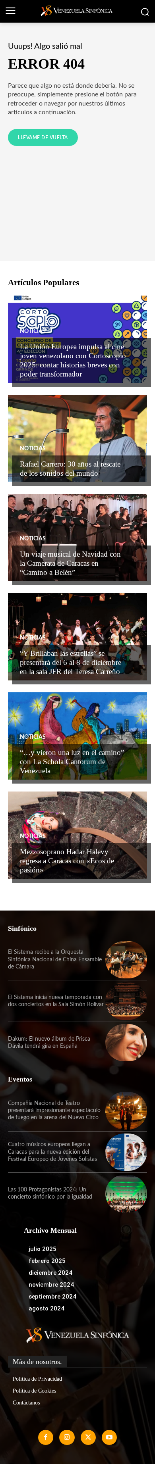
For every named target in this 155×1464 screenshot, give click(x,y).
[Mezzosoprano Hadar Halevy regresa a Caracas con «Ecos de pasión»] (77, 835)
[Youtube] (109, 1437)
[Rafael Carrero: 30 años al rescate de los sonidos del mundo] (77, 438)
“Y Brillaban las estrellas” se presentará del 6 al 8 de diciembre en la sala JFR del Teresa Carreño (70, 662)
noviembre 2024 (51, 1284)
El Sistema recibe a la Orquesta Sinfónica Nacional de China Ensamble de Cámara (55, 959)
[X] (88, 1437)
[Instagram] (66, 1437)
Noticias (33, 331)
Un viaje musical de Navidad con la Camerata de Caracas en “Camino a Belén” (70, 563)
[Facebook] (45, 1437)
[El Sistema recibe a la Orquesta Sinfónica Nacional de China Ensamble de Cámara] (126, 960)
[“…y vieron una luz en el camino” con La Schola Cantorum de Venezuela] (77, 736)
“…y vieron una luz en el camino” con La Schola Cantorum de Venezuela (72, 761)
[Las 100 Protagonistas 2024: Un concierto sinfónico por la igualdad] (126, 1193)
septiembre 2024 (52, 1296)
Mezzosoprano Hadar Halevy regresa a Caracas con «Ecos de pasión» (67, 860)
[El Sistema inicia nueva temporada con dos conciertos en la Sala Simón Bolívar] (126, 1001)
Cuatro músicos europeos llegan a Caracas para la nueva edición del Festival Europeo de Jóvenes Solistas (52, 1152)
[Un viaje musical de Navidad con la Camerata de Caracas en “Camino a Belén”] (77, 537)
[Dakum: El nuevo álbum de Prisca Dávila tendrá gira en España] (126, 1043)
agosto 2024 (46, 1308)
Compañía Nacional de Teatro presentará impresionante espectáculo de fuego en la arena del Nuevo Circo (54, 1110)
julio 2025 (42, 1249)
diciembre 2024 (50, 1272)
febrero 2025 (47, 1260)
